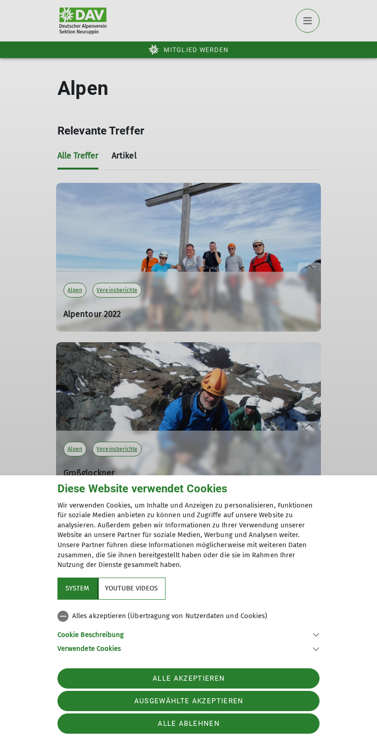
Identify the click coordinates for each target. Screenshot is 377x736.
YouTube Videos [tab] (131, 588)
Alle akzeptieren (189, 678)
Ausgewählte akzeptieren (189, 701)
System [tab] (77, 588)
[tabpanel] (188, 630)
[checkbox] (188, 616)
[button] (188, 634)
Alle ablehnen (188, 723)
